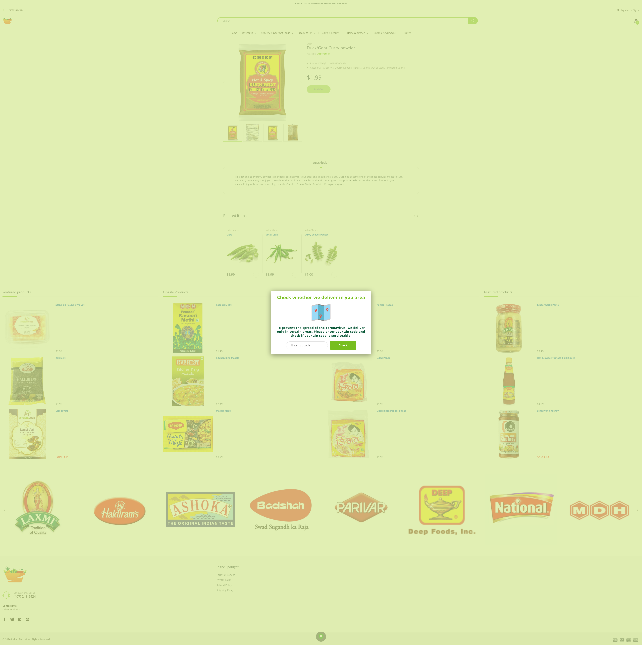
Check (343, 345)
